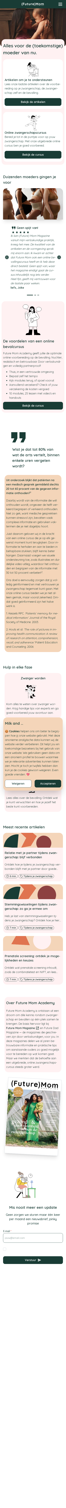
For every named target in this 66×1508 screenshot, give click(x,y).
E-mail (7, 1231)
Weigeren (18, 783)
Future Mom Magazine (20, 1028)
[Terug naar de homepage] (33, 4)
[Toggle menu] (60, 4)
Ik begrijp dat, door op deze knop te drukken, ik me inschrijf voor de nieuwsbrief (35, 1251)
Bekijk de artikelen (33, 102)
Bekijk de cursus (33, 154)
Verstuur (30, 1260)
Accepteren (48, 783)
